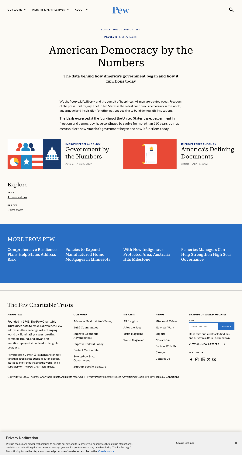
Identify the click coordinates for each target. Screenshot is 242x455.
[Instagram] (197, 359)
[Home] (40, 305)
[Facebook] (191, 359)
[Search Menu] (231, 10)
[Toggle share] (232, 96)
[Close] (236, 443)
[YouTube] (214, 359)
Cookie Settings (185, 442)
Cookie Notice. (106, 451)
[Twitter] (208, 359)
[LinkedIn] (203, 359)
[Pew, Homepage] (121, 10)
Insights (129, 314)
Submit (226, 326)
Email (191, 320)
